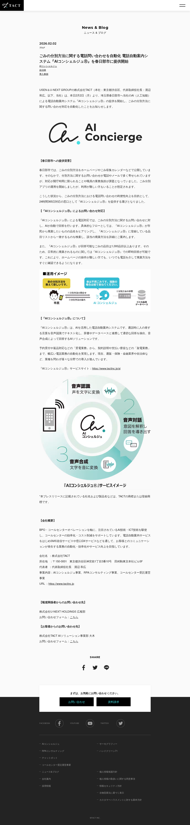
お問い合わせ (76, 702)
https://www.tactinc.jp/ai (106, 368)
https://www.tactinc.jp (61, 583)
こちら (74, 617)
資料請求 (113, 702)
